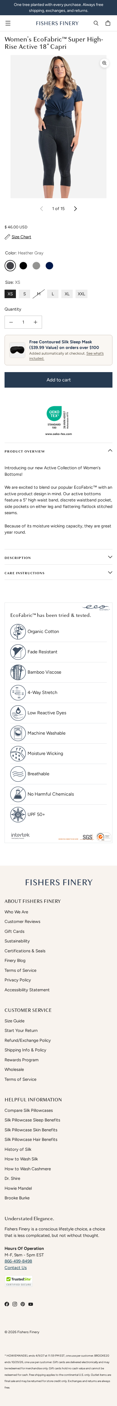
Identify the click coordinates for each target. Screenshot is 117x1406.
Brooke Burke (17, 1197)
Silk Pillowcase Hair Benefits (31, 1139)
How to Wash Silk (21, 1159)
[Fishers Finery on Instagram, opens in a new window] (15, 1304)
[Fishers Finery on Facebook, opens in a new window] (7, 1304)
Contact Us (16, 1267)
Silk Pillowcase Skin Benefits (31, 1129)
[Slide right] (75, 209)
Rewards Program (22, 1059)
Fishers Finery (28, 1332)
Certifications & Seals (25, 950)
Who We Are (16, 911)
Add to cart (59, 380)
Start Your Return (21, 1030)
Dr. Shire (12, 1178)
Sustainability (17, 941)
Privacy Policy (18, 980)
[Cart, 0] (108, 23)
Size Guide (14, 1020)
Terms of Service (20, 970)
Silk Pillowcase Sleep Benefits (32, 1120)
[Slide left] (42, 209)
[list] (58, 126)
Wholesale (14, 1069)
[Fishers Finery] (57, 23)
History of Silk (18, 1149)
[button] (19, 1281)
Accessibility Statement (27, 989)
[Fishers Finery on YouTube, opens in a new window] (31, 1304)
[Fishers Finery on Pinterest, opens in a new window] (23, 1304)
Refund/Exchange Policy (28, 1040)
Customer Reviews (22, 921)
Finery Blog (15, 960)
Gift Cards (14, 931)
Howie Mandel (18, 1188)
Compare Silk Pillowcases (29, 1110)
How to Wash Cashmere (28, 1168)
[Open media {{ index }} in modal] (58, 126)
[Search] (96, 23)
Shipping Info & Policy (25, 1050)
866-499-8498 (18, 1261)
